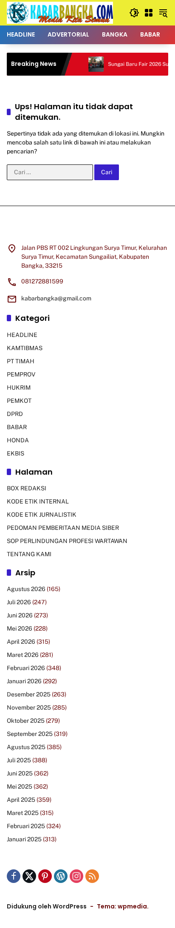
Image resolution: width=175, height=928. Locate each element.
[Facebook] (13, 876)
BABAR (17, 427)
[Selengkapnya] (87, 230)
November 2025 (29, 707)
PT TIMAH (20, 361)
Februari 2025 (26, 826)
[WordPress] (61, 876)
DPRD (15, 413)
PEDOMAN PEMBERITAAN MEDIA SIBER (63, 527)
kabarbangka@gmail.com (56, 298)
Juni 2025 (20, 773)
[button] (134, 13)
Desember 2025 (29, 694)
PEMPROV (21, 374)
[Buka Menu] (149, 13)
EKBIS (15, 453)
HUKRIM (19, 387)
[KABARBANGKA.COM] (60, 12)
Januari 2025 (24, 839)
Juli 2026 (19, 602)
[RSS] (92, 876)
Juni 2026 (20, 615)
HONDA (18, 440)
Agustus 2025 (26, 747)
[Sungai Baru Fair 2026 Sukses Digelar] (87, 64)
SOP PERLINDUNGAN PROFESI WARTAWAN (67, 541)
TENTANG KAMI (29, 554)
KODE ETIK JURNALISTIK (41, 514)
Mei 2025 (19, 786)
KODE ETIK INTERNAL (38, 501)
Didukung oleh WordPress (47, 906)
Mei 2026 (19, 628)
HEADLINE (22, 334)
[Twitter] (29, 876)
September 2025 (30, 733)
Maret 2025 (23, 812)
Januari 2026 (24, 681)
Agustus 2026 (26, 589)
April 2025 (21, 799)
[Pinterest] (45, 876)
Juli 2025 (19, 760)
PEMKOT (19, 400)
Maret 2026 (23, 654)
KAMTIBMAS (24, 348)
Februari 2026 (26, 668)
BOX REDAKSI (26, 488)
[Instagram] (76, 876)
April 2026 (21, 641)
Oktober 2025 (26, 720)
